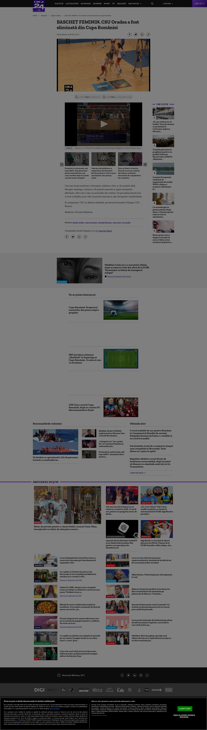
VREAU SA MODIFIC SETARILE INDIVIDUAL (184, 716)
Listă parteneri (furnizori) (99, 715)
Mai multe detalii (55, 708)
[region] (103, 714)
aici (17, 720)
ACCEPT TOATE (185, 709)
